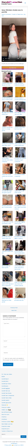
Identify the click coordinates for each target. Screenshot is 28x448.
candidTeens (14, 443)
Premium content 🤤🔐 (8, 421)
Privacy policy (8, 445)
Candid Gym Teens (6, 383)
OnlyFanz (4, 416)
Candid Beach (5, 379)
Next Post (13, 310)
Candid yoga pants (6, 402)
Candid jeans (5, 386)
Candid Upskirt (5, 400)
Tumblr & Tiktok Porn (17, 14)
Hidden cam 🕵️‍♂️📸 (6, 409)
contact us (16, 445)
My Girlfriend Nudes (7, 412)
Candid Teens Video (6, 398)
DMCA (21, 445)
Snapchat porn (5, 428)
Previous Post (13, 307)
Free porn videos (6, 407)
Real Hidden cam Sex (7, 424)
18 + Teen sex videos (7, 374)
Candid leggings (6, 388)
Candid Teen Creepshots (8, 395)
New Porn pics (5, 414)
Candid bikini (5, 381)
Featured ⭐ (5, 405)
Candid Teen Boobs (6, 393)
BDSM (3, 376)
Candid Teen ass (6, 390)
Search (3, 434)
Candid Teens (6, 4)
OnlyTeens (4, 419)
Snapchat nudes (6, 426)
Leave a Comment (6, 14)
